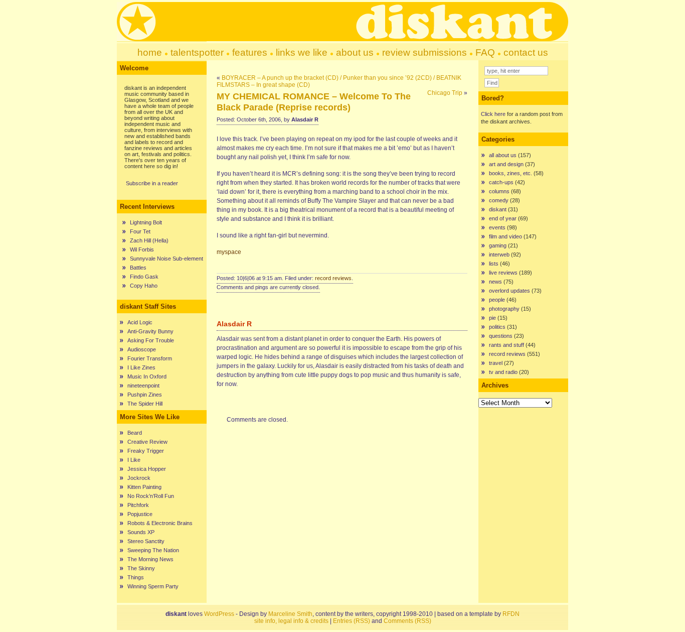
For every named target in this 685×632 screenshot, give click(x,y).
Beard (134, 433)
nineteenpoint (143, 386)
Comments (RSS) (407, 620)
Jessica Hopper (146, 469)
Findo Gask (144, 277)
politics (497, 327)
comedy (498, 200)
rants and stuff (506, 345)
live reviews (503, 273)
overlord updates (509, 291)
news (495, 282)
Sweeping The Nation (153, 550)
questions (500, 336)
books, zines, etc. (510, 173)
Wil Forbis (142, 249)
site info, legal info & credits (291, 620)
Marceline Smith (290, 613)
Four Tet (140, 231)
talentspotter (197, 52)
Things (135, 577)
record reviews (333, 278)
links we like (301, 52)
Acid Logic (139, 322)
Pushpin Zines (144, 395)
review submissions (424, 52)
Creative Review (147, 442)
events (497, 227)
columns (499, 191)
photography (504, 309)
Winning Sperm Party (153, 586)
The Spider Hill (144, 404)
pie (492, 318)
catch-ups (501, 182)
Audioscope (141, 349)
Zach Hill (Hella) (149, 240)
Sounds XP (140, 532)
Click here (493, 114)
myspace (229, 252)
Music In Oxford (146, 376)
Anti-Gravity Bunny (150, 331)
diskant (497, 209)
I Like (133, 460)
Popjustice (139, 514)
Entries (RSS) (351, 620)
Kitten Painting (144, 487)
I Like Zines (141, 367)
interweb (499, 254)
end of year (503, 218)
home (149, 52)
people (497, 300)
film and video (505, 236)
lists (493, 264)
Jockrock (138, 478)
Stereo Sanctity (145, 541)
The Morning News (150, 559)
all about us (503, 155)
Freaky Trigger (145, 451)
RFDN (511, 613)
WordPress (219, 613)
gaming (497, 245)
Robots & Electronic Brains (160, 523)
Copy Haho (143, 286)
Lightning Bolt (146, 222)
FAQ (485, 52)
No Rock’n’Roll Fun (150, 496)
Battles (138, 268)
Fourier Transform (149, 358)
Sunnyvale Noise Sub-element (166, 259)
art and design (506, 164)
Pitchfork (138, 505)
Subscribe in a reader (152, 183)
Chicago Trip (444, 92)
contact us (525, 52)
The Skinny (141, 568)
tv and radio (503, 372)
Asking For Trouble (150, 340)
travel (495, 363)
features (249, 52)
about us (355, 52)
